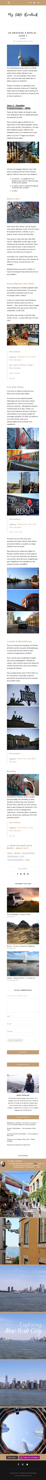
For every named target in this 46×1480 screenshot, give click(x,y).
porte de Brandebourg (15, 859)
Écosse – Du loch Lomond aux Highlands (21, 946)
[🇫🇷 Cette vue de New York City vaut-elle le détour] (23, 1288)
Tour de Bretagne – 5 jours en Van (18, 914)
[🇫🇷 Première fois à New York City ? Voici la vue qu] (23, 1336)
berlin (10, 853)
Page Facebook (14, 373)
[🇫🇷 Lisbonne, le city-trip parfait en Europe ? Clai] (23, 1241)
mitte (22, 856)
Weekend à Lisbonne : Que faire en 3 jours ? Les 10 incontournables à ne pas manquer (22, 1123)
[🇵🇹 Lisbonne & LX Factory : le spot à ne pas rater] (23, 1194)
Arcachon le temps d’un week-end (18, 1145)
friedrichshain (13, 856)
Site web (9, 1031)
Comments (23, 869)
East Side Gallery (28, 853)
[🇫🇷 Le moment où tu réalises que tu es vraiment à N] (23, 1383)
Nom (9, 1016)
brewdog (17, 853)
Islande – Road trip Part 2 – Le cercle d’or (21, 978)
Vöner (27, 859)
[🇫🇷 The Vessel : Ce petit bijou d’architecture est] (23, 1431)
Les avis (12, 378)
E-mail (9, 1024)
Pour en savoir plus (16, 532)
